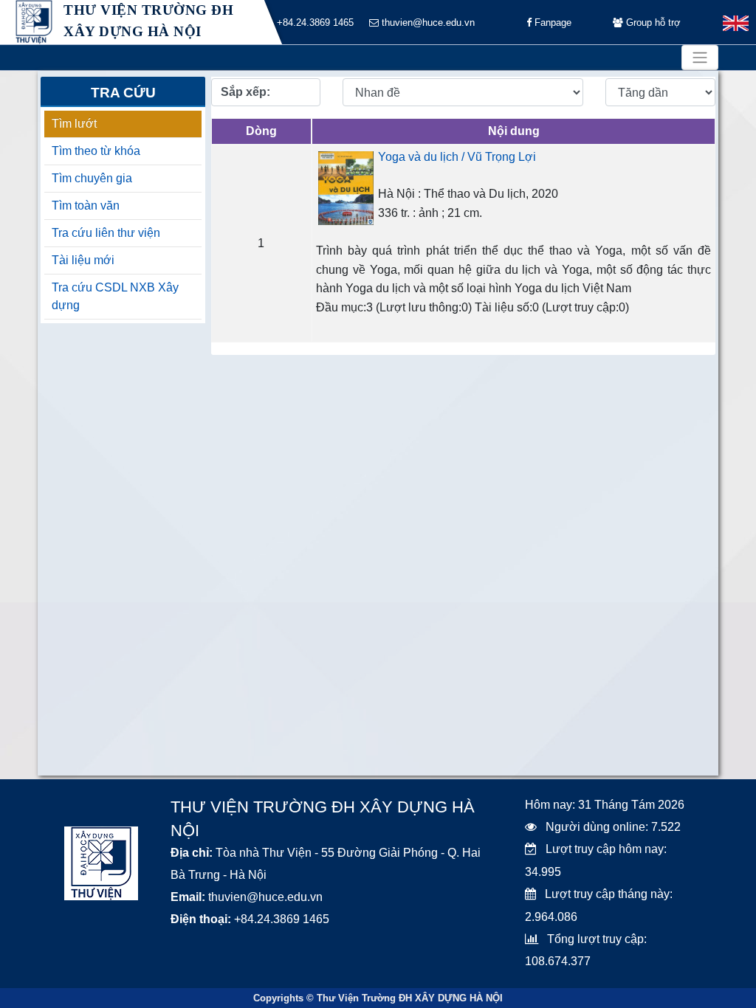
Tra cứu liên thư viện (106, 233)
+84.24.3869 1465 (314, 22)
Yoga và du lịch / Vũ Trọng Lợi (457, 157)
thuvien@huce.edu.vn (427, 22)
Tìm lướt (74, 123)
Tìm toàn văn (86, 205)
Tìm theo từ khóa (96, 151)
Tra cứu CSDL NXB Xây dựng (115, 296)
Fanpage (551, 22)
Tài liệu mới (83, 260)
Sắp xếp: (245, 92)
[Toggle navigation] (699, 57)
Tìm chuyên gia (92, 178)
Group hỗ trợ (652, 22)
